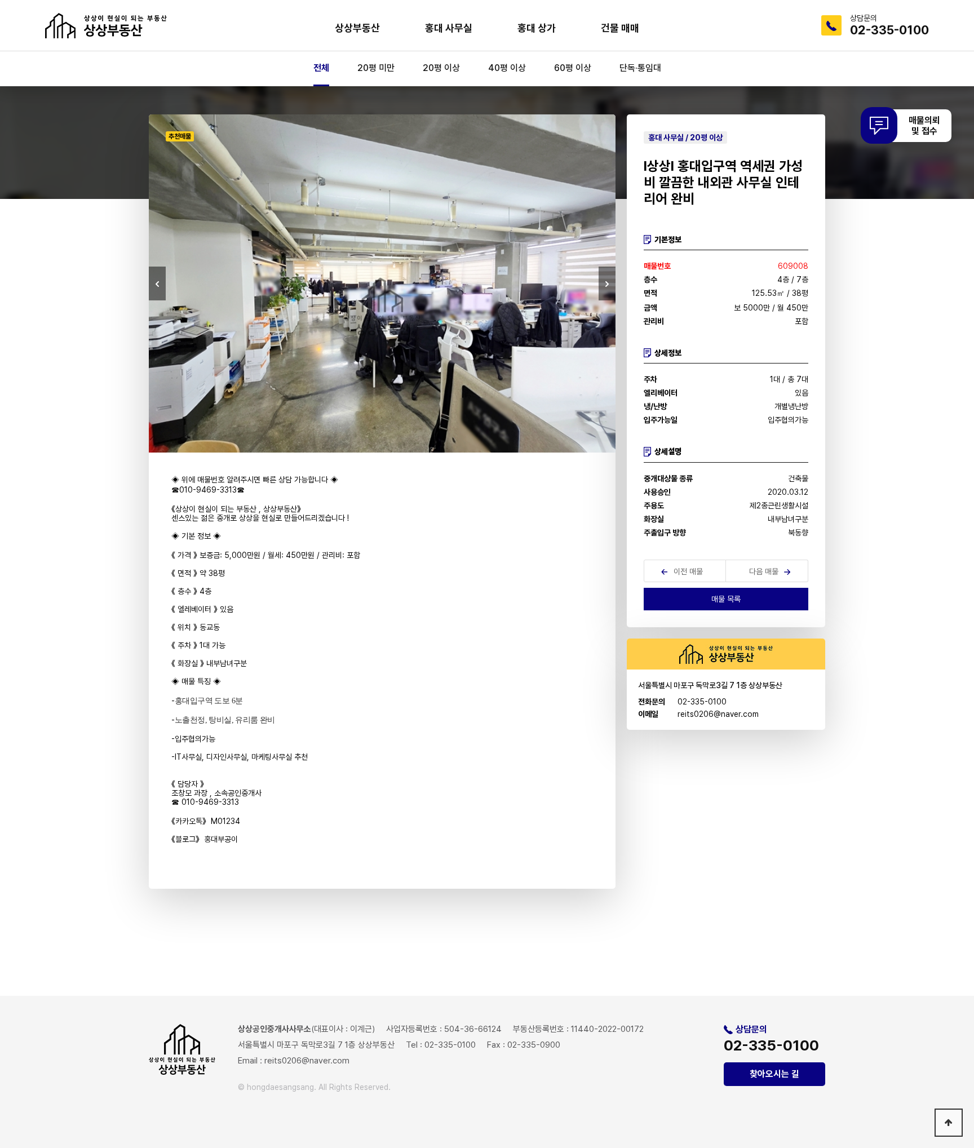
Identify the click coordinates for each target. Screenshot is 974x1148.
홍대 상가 (536, 28)
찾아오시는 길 (774, 1074)
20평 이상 (441, 68)
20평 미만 (376, 68)
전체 (321, 68)
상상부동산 (357, 28)
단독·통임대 (640, 68)
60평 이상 (572, 68)
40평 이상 (507, 68)
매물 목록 (726, 599)
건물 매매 (620, 28)
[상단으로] (949, 1123)
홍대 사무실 (448, 28)
